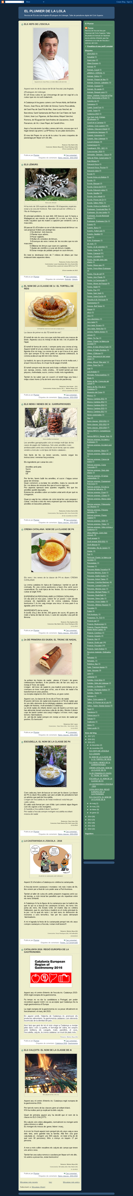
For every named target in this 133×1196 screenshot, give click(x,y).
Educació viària (93, 171)
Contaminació (92, 145)
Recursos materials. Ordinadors (99, 652)
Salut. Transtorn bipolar (96, 667)
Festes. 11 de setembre (96, 247)
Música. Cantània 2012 (95, 402)
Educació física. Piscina (96, 168)
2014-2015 (91, 54)
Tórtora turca (92, 715)
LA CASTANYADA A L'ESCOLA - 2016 (43, 841)
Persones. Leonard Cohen (97, 586)
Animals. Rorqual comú (96, 92)
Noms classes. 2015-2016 (68, 158)
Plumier (90, 28)
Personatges (92, 563)
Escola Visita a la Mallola (96, 177)
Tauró (89, 709)
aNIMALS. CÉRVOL (94, 73)
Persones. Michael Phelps (97, 592)
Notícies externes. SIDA (96, 521)
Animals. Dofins (93, 76)
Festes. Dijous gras (94, 265)
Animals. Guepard (94, 86)
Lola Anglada (92, 372)
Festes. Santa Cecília (95, 296)
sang (89, 674)
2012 (90, 823)
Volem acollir (92, 728)
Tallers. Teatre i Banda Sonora (98, 706)
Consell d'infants (93, 142)
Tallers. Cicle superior (95, 699)
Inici (50, 1182)
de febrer (93, 810)
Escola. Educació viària (96, 190)
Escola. (90, 180)
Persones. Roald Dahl (95, 595)
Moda (89, 378)
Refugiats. (91, 661)
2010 (90, 829)
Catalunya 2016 (61, 1043)
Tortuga (90, 719)
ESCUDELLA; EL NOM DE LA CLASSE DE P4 (47, 741)
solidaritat (90, 677)
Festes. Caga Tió (93, 250)
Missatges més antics (71, 1182)
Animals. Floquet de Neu (96, 79)
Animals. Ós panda (94, 89)
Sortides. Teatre (93, 693)
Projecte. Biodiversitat (95, 624)
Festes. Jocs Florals (95, 277)
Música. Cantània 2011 (95, 399)
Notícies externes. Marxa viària (99, 499)
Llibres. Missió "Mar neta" (97, 362)
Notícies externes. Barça (96, 451)
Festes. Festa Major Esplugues (99, 268)
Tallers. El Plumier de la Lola (98, 702)
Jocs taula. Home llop (95, 329)
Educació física (93, 164)
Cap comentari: (72, 155)
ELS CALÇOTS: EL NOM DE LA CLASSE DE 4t (48, 1050)
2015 (90, 742)
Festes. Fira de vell (94, 274)
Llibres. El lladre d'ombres (97, 350)
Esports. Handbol (93, 234)
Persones (90, 566)
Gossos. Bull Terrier (94, 306)
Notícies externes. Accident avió (99, 445)
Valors (89, 725)
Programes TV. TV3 (94, 618)
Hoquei (89, 309)
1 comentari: (73, 732)
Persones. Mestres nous (96, 589)
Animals (68, 279)
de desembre (95, 745)
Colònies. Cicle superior (96, 126)
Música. (90, 396)
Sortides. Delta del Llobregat (97, 683)
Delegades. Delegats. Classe (98, 155)
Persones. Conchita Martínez (98, 582)
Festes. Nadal (92, 287)
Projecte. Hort (92, 639)
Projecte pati (92, 621)
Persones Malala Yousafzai (97, 570)
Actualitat (90, 57)
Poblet (89, 611)
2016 (90, 739)
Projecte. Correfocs (94, 633)
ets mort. (90, 244)
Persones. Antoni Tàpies (96, 579)
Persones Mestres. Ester (96, 573)
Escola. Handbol (93, 193)
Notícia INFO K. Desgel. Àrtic (98, 436)
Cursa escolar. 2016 (94, 151)
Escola (89, 174)
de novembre (95, 748)
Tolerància (91, 712)
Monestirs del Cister (94, 392)
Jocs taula (91, 322)
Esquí (89, 237)
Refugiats (90, 658)
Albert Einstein (92, 63)
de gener (93, 813)
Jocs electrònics (93, 319)
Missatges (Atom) (38, 1187)
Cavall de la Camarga (95, 123)
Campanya (91, 104)
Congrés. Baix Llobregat (96, 139)
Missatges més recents (29, 1182)
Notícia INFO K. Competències (99, 431)
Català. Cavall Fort (94, 107)
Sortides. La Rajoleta (95, 686)
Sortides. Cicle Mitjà (94, 680)
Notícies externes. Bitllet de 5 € (99, 454)
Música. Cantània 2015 (95, 408)
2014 (90, 817)
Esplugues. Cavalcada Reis (97, 209)
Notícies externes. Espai (96, 492)
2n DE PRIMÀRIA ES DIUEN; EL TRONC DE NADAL (50, 640)
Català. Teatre (92, 111)
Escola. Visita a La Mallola (97, 206)
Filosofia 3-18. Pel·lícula (96, 300)
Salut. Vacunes (93, 670)
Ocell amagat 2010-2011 (96, 542)
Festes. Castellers (94, 256)
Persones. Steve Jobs (95, 598)
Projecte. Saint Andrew (95, 649)
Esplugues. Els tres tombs (97, 212)
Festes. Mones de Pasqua (97, 284)
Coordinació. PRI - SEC (96, 148)
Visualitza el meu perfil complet (100, 46)
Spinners (90, 696)
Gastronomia (73, 1043)
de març (93, 807)
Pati (88, 554)
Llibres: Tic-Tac (93, 338)
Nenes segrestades (94, 415)
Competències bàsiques (96, 132)
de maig (93, 803)
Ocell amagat (92, 538)
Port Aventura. (92, 614)
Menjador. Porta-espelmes (97, 375)
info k (89, 312)
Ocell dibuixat (92, 545)
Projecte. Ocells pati (94, 642)
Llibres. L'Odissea (94, 353)
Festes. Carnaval (93, 253)
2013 (90, 820)
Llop (88, 368)
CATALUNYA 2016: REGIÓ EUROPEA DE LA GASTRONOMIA (99, 792)
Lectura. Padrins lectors (96, 332)
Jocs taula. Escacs (94, 325)
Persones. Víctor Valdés (96, 602)
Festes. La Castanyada (69, 943)
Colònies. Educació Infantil (97, 129)
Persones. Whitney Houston (97, 605)
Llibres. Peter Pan (94, 365)
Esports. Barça (92, 228)
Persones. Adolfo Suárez (96, 576)
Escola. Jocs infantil (94, 196)
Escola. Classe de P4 (95, 187)
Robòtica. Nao (92, 664)
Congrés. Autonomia (94, 135)
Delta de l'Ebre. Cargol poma (98, 158)
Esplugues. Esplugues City (97, 221)
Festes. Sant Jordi (94, 293)
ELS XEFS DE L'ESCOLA (36, 24)
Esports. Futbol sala (94, 231)
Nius (89, 418)
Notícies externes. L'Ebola (97, 496)
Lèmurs (75, 279)
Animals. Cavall (93, 70)
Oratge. (90, 551)
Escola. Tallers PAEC (95, 203)
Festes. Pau (91, 290)
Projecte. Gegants (94, 636)
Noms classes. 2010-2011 (97, 421)
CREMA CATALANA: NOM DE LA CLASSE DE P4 (49, 529)
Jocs (89, 316)
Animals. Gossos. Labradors (98, 83)
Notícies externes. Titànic (97, 524)
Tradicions (91, 722)
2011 (90, 826)
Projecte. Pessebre (94, 646)
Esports (90, 224)
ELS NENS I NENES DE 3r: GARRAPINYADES (47, 404)
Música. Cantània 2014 (95, 405)
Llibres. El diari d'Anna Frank (98, 347)
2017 (90, 736)
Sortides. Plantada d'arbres (97, 690)
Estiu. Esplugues (93, 240)
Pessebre (90, 608)
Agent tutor (91, 60)
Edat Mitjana (92, 161)
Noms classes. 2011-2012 (97, 424)
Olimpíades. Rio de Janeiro (97, 548)
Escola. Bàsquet (93, 184)
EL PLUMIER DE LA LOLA (45, 11)
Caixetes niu (92, 101)
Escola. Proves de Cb (95, 200)
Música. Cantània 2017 (95, 412)
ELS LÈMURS (31, 164)
